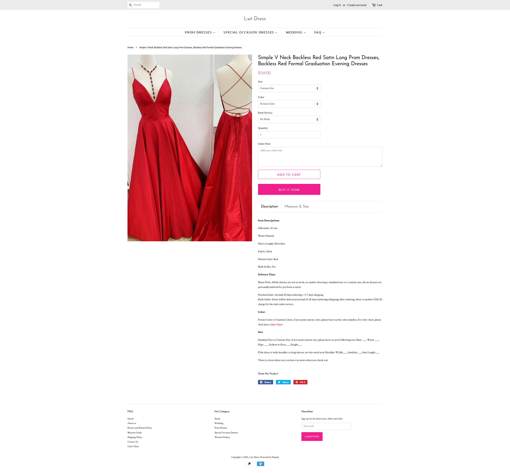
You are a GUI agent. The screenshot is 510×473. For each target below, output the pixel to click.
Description (269, 206)
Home (130, 47)
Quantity (263, 128)
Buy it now (289, 189)
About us (132, 423)
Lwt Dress (255, 18)
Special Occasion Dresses (249, 32)
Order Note (264, 144)
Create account (357, 5)
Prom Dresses (199, 32)
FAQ (318, 32)
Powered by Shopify (269, 457)
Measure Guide (135, 432)
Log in (337, 5)
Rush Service (265, 113)
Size (260, 81)
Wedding (295, 32)
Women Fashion (222, 437)
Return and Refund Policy (140, 427)
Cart (379, 5)
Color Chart (276, 324)
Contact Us (133, 441)
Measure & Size (297, 206)
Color (261, 97)
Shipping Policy (135, 437)
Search (131, 418)
